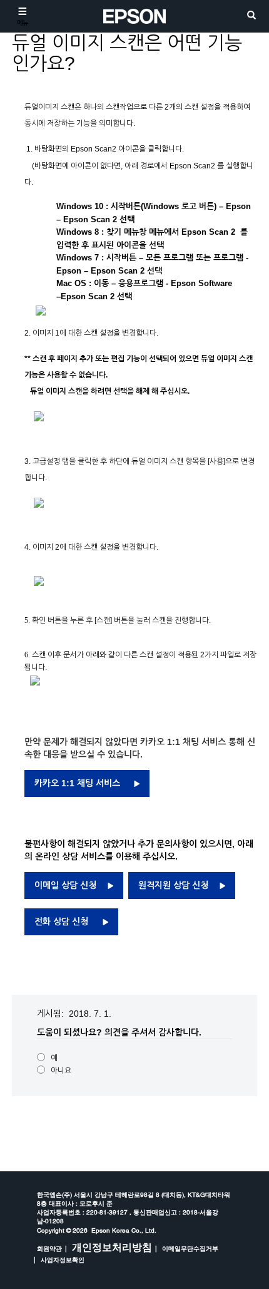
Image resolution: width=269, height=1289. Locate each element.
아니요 (61, 1070)
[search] (251, 16)
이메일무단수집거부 (190, 1248)
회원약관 (49, 1248)
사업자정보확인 (62, 1259)
